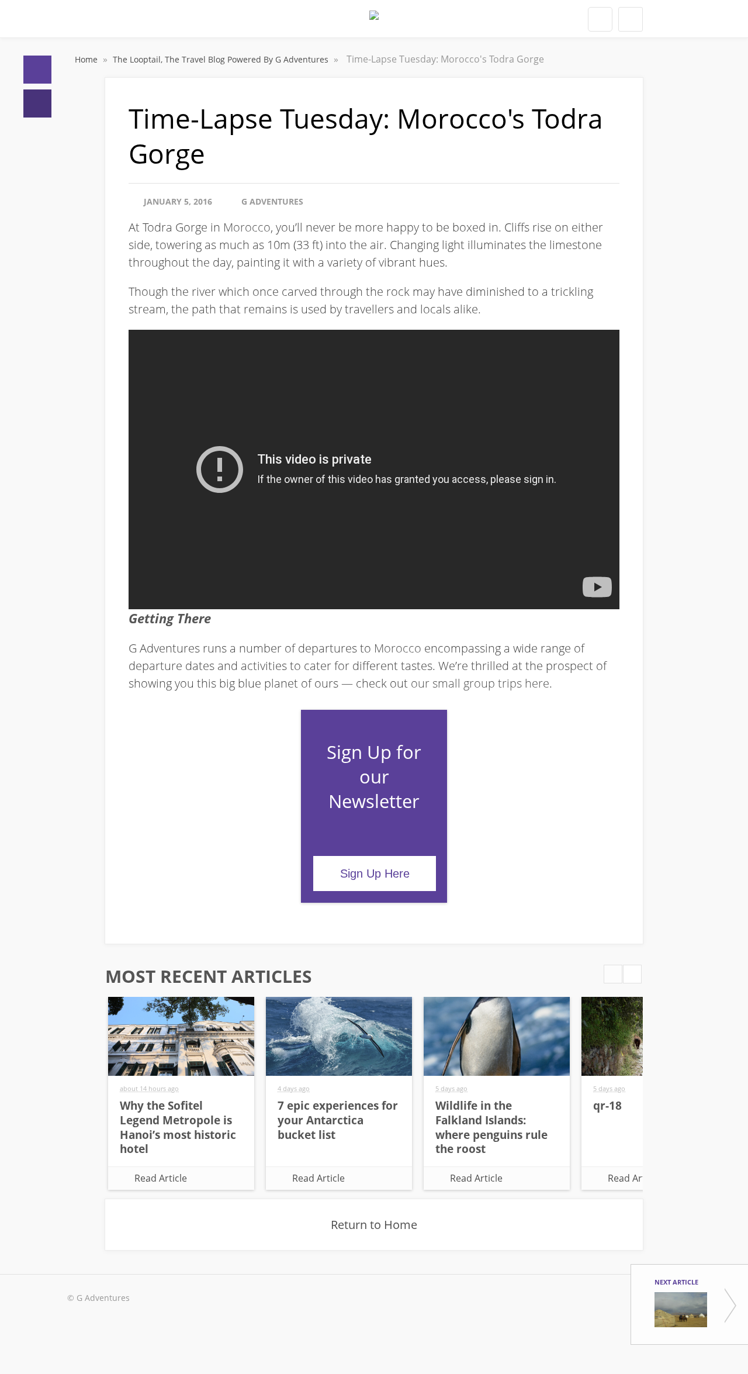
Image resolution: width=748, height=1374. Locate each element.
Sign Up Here (375, 873)
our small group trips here (480, 683)
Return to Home (374, 1225)
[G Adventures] (374, 22)
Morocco (247, 227)
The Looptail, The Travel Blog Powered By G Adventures (222, 59)
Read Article (160, 1178)
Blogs (37, 103)
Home (37, 70)
